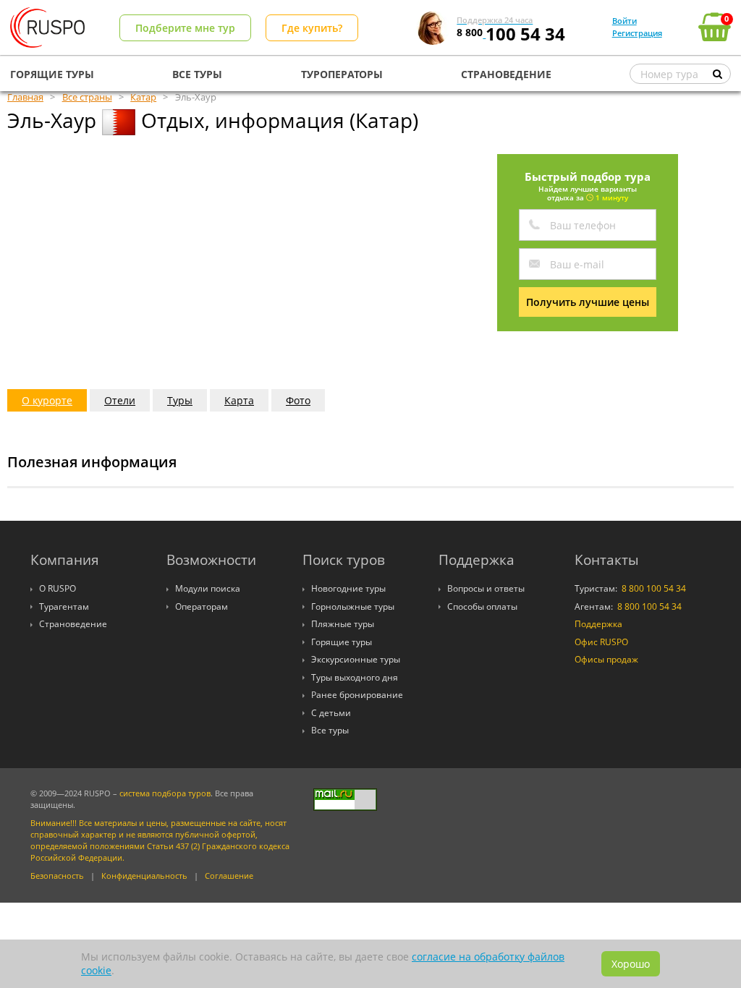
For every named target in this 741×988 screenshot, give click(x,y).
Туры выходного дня (354, 677)
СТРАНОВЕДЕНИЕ (506, 74)
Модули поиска (207, 588)
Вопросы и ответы (486, 588)
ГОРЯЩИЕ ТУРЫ (52, 74)
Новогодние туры (348, 588)
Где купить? (311, 28)
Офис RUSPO (601, 642)
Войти (624, 20)
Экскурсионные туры (355, 659)
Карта (239, 400)
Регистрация (637, 32)
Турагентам (64, 606)
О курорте (47, 400)
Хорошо (630, 964)
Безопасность (57, 876)
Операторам (201, 606)
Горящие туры (341, 642)
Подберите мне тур (185, 28)
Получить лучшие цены (587, 302)
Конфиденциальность (144, 876)
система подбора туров (165, 793)
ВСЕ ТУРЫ (197, 74)
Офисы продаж (606, 659)
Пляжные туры (342, 624)
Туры (179, 400)
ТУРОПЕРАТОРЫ (342, 74)
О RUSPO (57, 588)
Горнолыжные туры (352, 606)
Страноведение (73, 624)
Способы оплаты (482, 606)
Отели (119, 400)
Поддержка (598, 624)
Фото (298, 400)
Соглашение (229, 876)
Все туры (330, 730)
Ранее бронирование (357, 695)
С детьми (331, 713)
